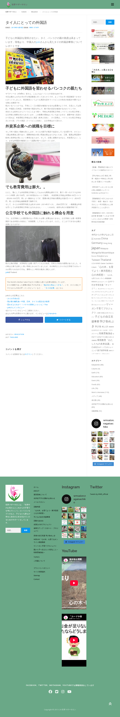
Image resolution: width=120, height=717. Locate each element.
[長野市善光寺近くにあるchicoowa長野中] (112, 457)
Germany (97, 243)
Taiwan (96, 259)
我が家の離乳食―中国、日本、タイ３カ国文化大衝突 (28, 301)
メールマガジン (39, 502)
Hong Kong (107, 243)
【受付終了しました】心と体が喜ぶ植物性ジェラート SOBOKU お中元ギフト (102, 190)
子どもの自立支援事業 (42, 517)
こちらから (52, 313)
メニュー (112, 4)
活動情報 (95, 411)
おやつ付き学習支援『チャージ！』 (103, 285)
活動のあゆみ (38, 521)
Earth (94, 372)
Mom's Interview (98, 392)
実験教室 (111, 327)
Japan (96, 248)
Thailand (14, 337)
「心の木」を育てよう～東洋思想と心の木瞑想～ (102, 270)
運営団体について (40, 494)
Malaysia (104, 248)
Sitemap (37, 575)
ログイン (28, 354)
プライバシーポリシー (42, 568)
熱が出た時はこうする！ (53, 285)
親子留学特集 (103, 350)
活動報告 (94, 340)
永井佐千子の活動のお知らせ (105, 337)
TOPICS (36, 557)
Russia (94, 256)
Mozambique (107, 252)
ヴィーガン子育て (100, 301)
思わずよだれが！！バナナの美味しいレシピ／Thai (27, 304)
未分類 (94, 400)
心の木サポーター (97, 330)
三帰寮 (99, 313)
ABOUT (36, 491)
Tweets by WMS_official (99, 494)
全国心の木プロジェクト (43, 524)
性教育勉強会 (105, 333)
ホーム (36, 487)
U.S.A (94, 263)
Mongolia (96, 252)
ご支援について (39, 561)
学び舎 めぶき (101, 326)
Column (94, 369)
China (104, 238)
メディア (95, 396)
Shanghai (100, 256)
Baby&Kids (96, 365)
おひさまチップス (102, 282)
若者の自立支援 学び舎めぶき (44, 535)
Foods (94, 384)
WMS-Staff (34, 28)
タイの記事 (50, 288)
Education (19, 334)
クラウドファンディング (103, 292)
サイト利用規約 (39, 572)
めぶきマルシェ (102, 288)
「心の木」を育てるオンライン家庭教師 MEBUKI (103, 278)
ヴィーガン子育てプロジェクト (102, 308)
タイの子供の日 (13, 298)
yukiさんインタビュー (15, 307)
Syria (106, 256)
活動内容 (37, 507)
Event (94, 380)
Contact (37, 579)
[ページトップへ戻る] (110, 704)
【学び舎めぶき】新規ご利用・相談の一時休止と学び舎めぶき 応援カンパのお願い (102, 178)
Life (93, 388)
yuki (38, 42)
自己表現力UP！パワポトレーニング (103, 347)
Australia (97, 239)
